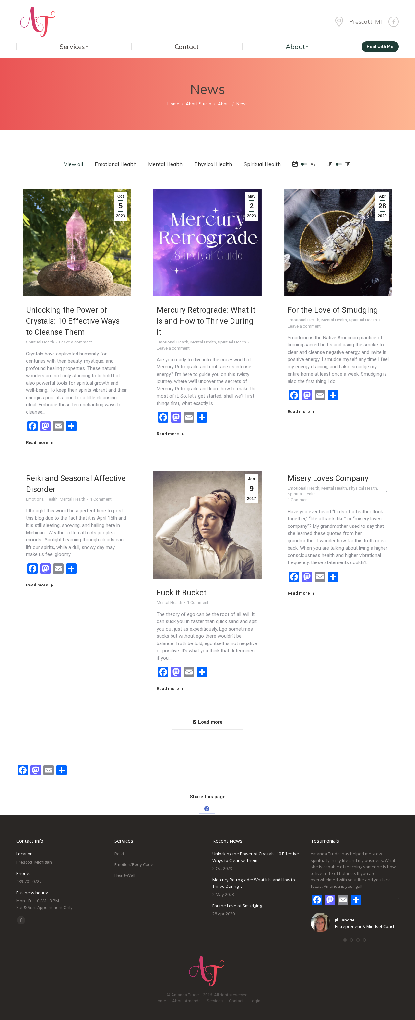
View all (73, 164)
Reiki (119, 854)
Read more (37, 442)
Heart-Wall (124, 875)
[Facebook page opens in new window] (393, 22)
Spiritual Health (262, 164)
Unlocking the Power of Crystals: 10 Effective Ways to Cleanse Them (73, 321)
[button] (345, 940)
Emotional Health (115, 164)
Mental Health (165, 164)
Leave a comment (75, 342)
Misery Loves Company (328, 478)
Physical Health (213, 164)
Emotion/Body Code (133, 864)
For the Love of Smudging (333, 310)
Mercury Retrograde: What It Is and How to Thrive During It (206, 321)
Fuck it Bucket (181, 592)
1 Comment (101, 499)
